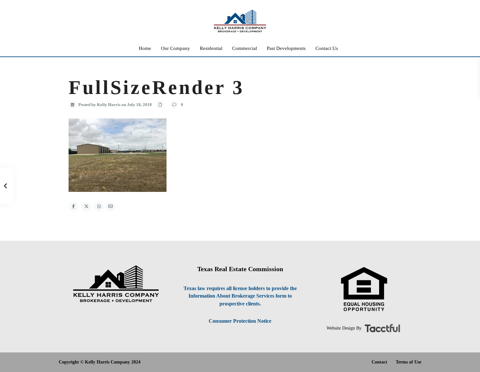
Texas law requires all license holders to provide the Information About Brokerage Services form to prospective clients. (240, 296)
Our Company (175, 48)
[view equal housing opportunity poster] (364, 289)
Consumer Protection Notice (240, 321)
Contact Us (326, 48)
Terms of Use (408, 362)
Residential (211, 48)
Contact (379, 362)
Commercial (244, 48)
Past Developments (286, 48)
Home (145, 48)
